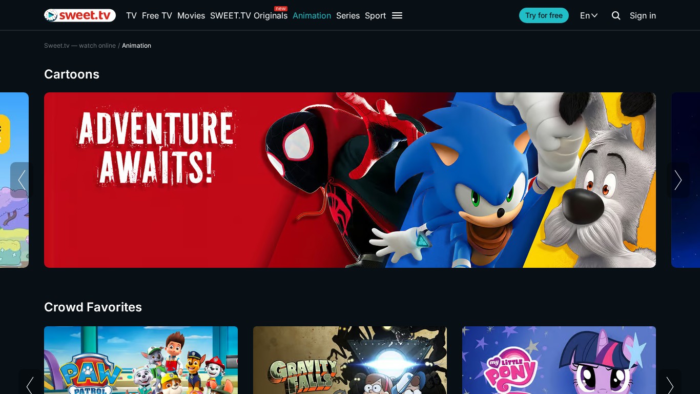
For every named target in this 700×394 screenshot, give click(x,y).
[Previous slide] (21, 180)
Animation (312, 15)
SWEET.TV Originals (248, 15)
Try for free (544, 15)
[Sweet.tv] (80, 15)
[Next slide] (678, 180)
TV (131, 15)
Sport (375, 15)
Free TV (157, 15)
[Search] (616, 15)
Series (348, 15)
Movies (191, 15)
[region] (350, 180)
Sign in (643, 15)
